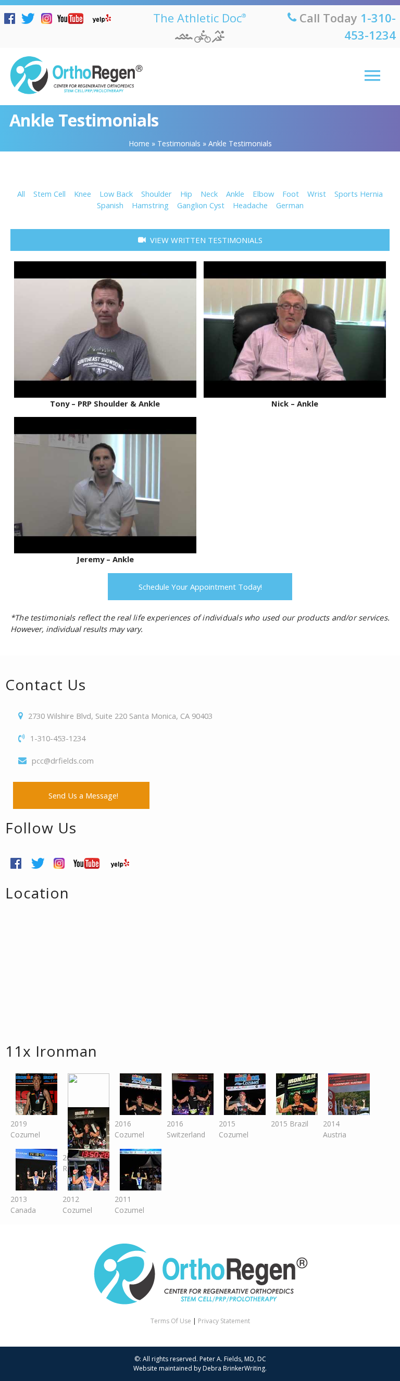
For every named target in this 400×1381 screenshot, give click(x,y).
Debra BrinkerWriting (234, 1368)
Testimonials (179, 143)
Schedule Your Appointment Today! (200, 586)
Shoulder (156, 193)
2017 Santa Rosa (83, 1111)
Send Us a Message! (81, 795)
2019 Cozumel (25, 1129)
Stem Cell (49, 193)
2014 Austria (334, 1129)
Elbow (263, 193)
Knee (82, 193)
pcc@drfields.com (63, 760)
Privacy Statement (224, 1320)
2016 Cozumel (129, 1129)
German (290, 205)
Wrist (316, 193)
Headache (250, 205)
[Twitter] (30, 18)
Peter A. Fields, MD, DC (232, 1358)
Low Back (116, 193)
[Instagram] (49, 18)
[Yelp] (104, 18)
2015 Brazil (289, 1124)
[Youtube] (73, 18)
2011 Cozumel (129, 1204)
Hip (186, 193)
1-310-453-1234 (57, 738)
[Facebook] (12, 18)
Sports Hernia (358, 193)
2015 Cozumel (233, 1129)
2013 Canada (23, 1204)
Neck (209, 193)
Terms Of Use (171, 1320)
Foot (290, 193)
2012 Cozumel (77, 1204)
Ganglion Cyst (200, 205)
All (21, 193)
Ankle (235, 193)
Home (139, 143)
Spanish (110, 205)
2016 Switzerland (186, 1129)
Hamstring (150, 205)
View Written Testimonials (204, 240)
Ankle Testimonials (84, 120)
